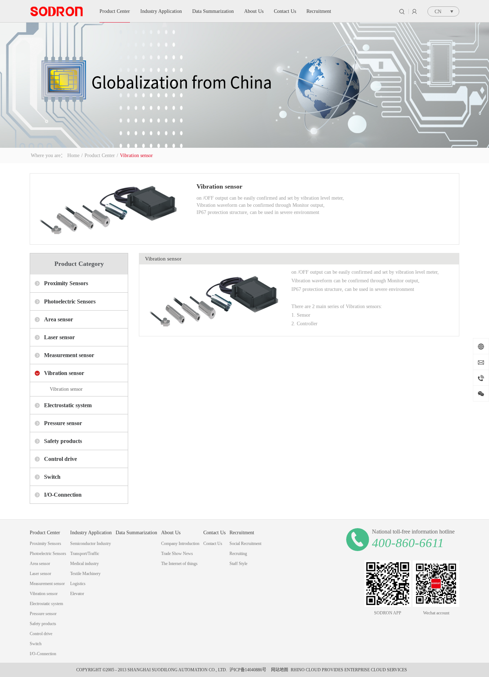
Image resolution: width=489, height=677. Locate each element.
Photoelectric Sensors (70, 301)
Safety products (63, 441)
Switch (52, 477)
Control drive (60, 459)
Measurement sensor (69, 355)
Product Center (99, 155)
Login (414, 11)
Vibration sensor (136, 155)
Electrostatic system (68, 405)
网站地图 (278, 669)
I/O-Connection (63, 495)
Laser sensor (59, 337)
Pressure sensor (63, 423)
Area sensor (58, 319)
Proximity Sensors (66, 283)
